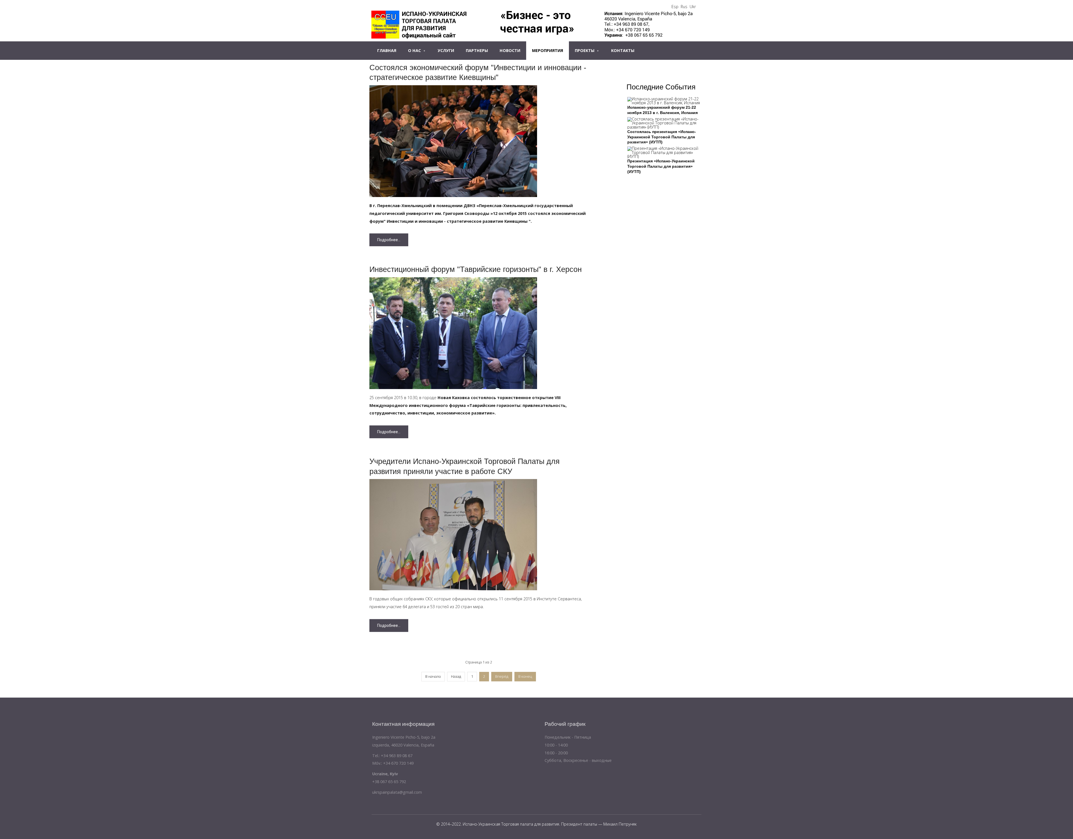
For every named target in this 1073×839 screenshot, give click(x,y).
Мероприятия (547, 50)
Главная (386, 50)
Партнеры (477, 50)
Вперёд (501, 676)
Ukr (693, 6)
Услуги (446, 50)
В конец (525, 676)
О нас (414, 50)
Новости (510, 50)
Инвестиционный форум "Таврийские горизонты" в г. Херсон (475, 269)
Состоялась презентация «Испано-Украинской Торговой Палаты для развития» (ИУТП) (661, 136)
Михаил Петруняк (620, 824)
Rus (684, 6)
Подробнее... (388, 240)
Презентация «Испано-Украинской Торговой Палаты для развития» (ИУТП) (661, 166)
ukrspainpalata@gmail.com (397, 792)
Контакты (622, 50)
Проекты (584, 50)
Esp (674, 6)
